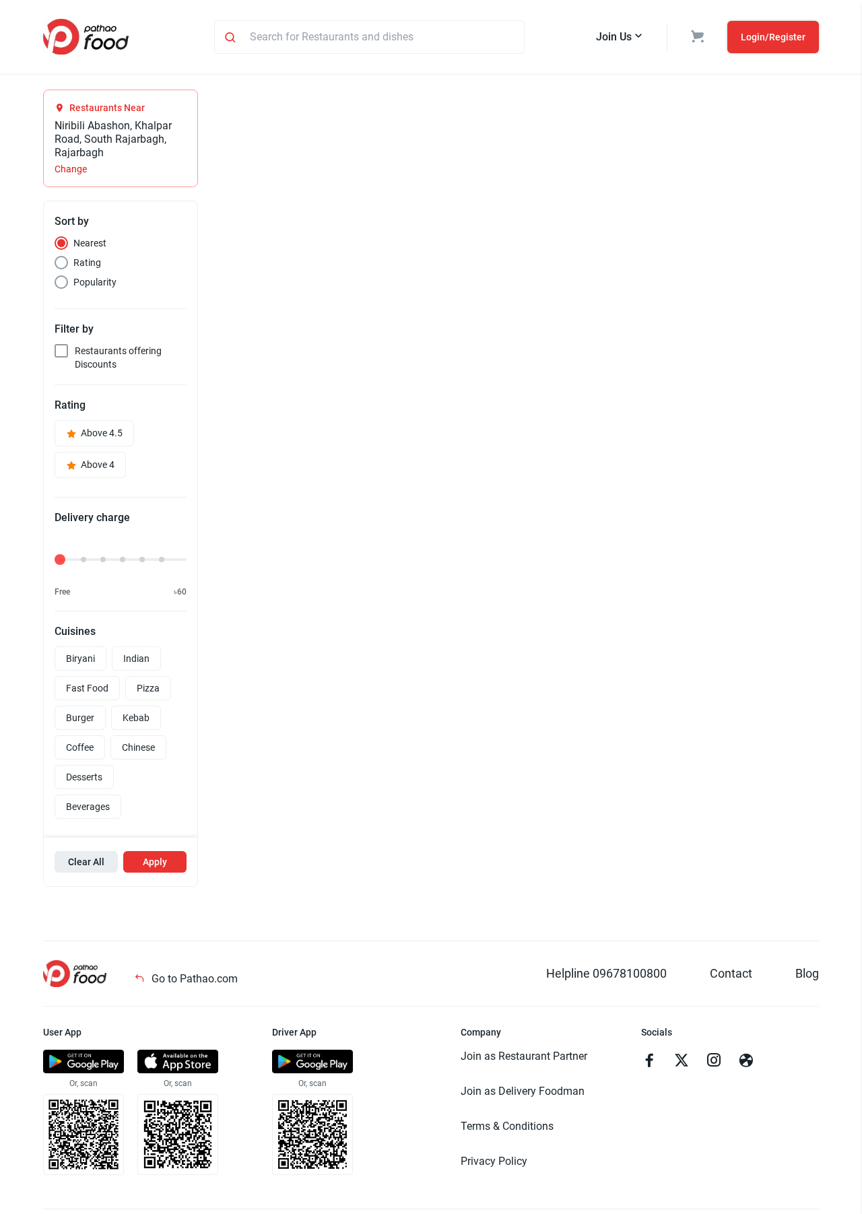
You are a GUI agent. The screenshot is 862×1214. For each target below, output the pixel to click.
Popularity (95, 282)
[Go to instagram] (714, 1061)
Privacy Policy (494, 1161)
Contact (731, 973)
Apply (155, 861)
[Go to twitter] (681, 1061)
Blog (807, 973)
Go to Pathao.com (193, 978)
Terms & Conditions (507, 1126)
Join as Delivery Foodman (523, 1091)
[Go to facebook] (649, 1061)
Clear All (86, 861)
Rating (87, 262)
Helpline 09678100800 (606, 973)
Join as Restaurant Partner (524, 1056)
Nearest (89, 243)
